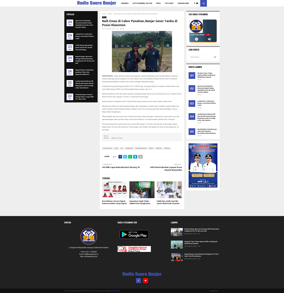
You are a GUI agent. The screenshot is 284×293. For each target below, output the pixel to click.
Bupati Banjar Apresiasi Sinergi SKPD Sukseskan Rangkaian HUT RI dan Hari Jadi (85, 59)
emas (116, 148)
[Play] (196, 39)
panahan (158, 148)
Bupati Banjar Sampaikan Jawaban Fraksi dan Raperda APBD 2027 (84, 72)
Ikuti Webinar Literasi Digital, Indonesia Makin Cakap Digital (114, 202)
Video (158, 3)
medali (151, 148)
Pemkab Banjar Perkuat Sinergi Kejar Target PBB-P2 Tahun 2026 (84, 96)
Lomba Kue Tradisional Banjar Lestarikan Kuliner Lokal (84, 36)
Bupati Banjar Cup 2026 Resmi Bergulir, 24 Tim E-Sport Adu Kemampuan (201, 255)
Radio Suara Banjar (96, 3)
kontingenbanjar (140, 148)
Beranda (124, 3)
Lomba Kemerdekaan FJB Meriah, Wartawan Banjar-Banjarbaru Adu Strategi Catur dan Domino (84, 84)
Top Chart (169, 3)
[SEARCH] (215, 57)
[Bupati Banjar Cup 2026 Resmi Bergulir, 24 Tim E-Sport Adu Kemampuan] (177, 257)
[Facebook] (195, 3)
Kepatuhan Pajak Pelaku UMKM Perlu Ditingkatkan (139, 202)
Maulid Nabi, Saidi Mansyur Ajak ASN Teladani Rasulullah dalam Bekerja (207, 131)
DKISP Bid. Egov (116, 291)
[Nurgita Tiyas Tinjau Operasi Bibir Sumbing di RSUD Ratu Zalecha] (177, 245)
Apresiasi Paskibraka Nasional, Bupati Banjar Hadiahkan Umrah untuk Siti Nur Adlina (84, 24)
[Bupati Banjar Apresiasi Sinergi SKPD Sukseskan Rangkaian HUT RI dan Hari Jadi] (177, 232)
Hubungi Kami (183, 3)
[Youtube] (197, 3)
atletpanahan (107, 148)
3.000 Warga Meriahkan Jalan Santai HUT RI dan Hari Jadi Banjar (84, 47)
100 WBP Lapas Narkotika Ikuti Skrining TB (121, 167)
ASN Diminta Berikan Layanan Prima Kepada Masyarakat (166, 169)
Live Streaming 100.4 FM (142, 3)
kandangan (129, 148)
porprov (167, 148)
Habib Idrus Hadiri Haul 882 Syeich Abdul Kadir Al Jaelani (168, 202)
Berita (104, 17)
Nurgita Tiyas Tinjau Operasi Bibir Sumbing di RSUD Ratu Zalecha (206, 75)
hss (122, 148)
